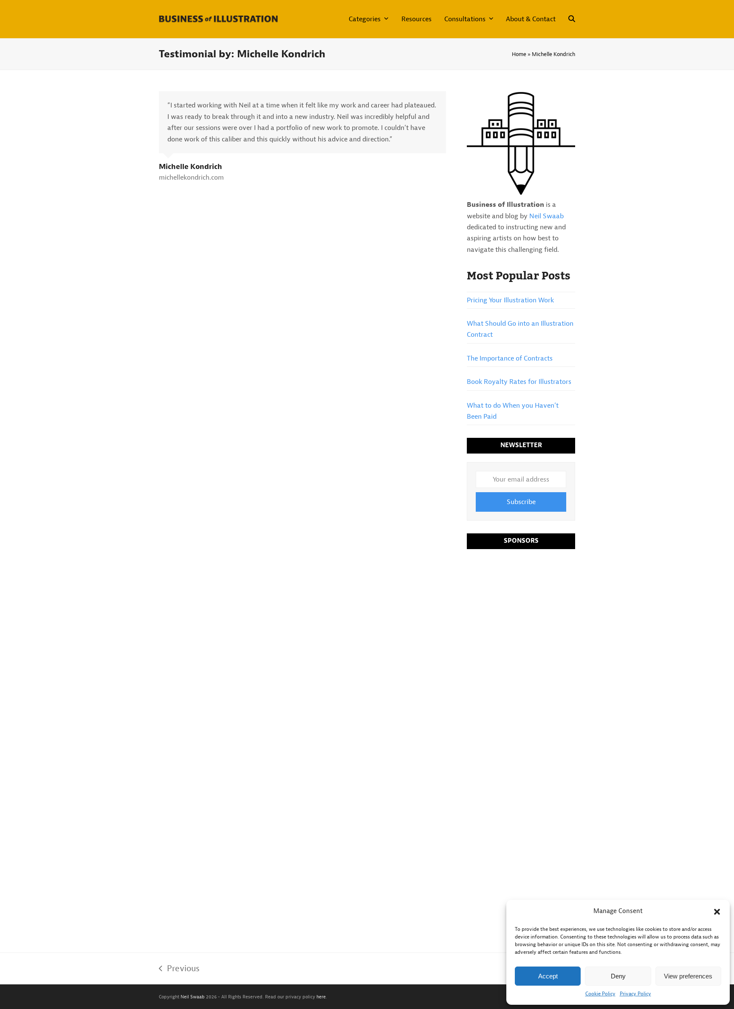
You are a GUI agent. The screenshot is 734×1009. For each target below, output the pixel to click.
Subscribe (521, 502)
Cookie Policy (600, 993)
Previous (179, 969)
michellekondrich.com (191, 177)
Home (519, 54)
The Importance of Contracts (510, 358)
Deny (618, 976)
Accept (548, 976)
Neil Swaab (546, 216)
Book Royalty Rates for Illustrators (519, 382)
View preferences (688, 976)
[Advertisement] (521, 686)
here (321, 997)
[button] (717, 912)
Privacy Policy (635, 993)
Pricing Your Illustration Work (510, 300)
